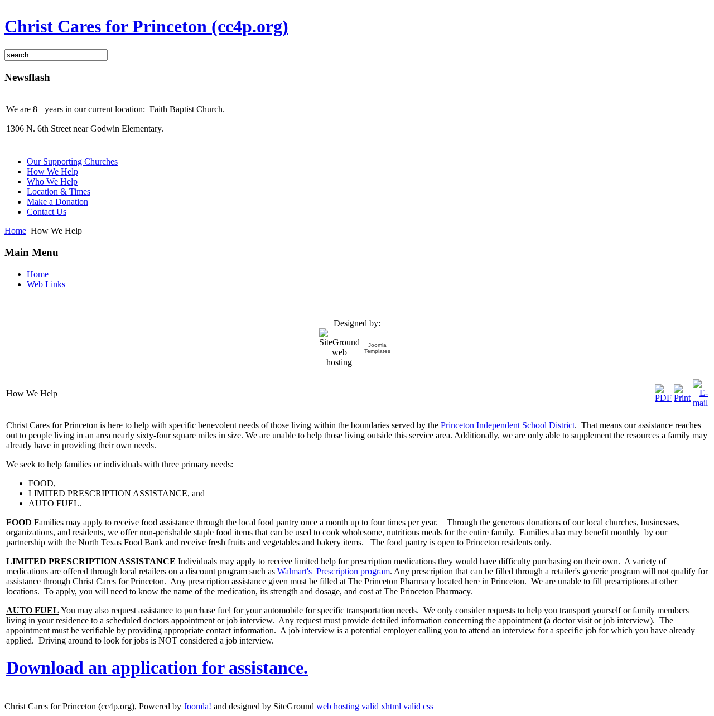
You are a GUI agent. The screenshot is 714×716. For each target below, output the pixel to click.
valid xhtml (381, 706)
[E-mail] (700, 403)
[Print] (682, 398)
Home (15, 230)
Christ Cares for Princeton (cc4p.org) (146, 26)
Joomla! (197, 706)
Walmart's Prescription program (333, 571)
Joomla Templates (377, 348)
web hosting (337, 706)
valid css (418, 706)
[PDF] (663, 398)
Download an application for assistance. (157, 667)
